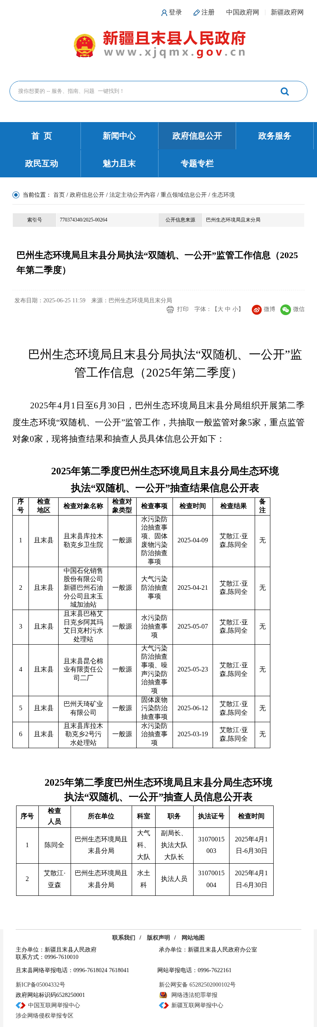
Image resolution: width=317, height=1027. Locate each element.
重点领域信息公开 (184, 195)
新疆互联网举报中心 (197, 1005)
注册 (208, 12)
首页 (59, 195)
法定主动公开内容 (132, 195)
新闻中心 (119, 135)
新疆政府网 (287, 12)
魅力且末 (119, 163)
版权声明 (158, 938)
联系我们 (123, 938)
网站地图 (193, 938)
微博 (269, 309)
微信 (299, 309)
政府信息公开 (197, 135)
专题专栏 (197, 163)
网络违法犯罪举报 (194, 995)
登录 (175, 12)
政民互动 (41, 163)
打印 (183, 309)
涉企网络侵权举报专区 (44, 1016)
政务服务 (274, 135)
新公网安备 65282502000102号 (197, 985)
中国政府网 (242, 12)
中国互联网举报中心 (54, 1005)
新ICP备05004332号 (40, 985)
